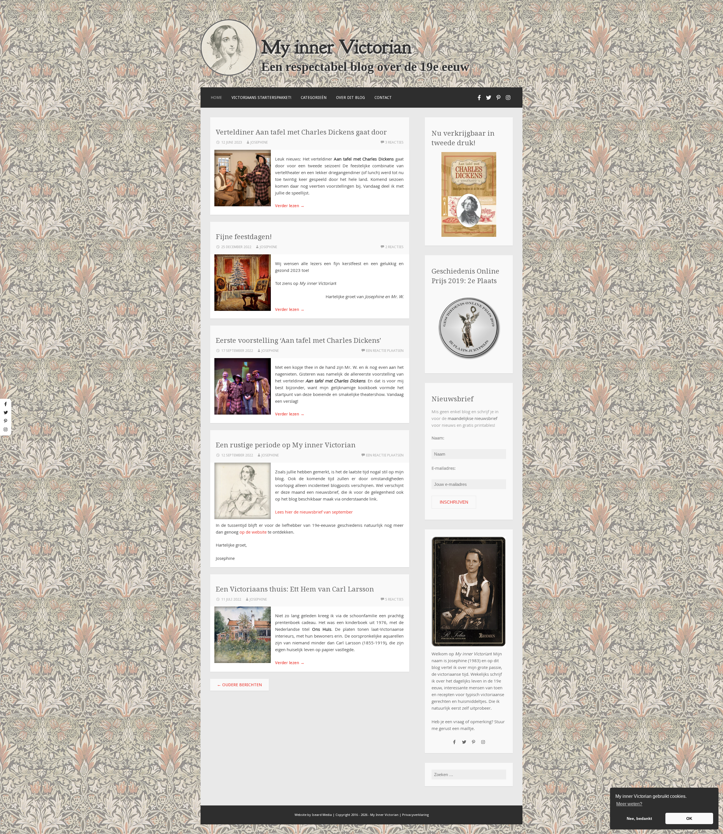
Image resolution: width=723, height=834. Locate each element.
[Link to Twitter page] (489, 97)
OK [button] (689, 818)
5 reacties (394, 599)
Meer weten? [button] (629, 803)
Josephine (259, 142)
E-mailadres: (444, 468)
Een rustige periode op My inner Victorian (286, 445)
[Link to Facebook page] (479, 97)
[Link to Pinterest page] (498, 97)
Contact (383, 97)
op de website (253, 532)
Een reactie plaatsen (385, 350)
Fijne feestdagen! (244, 237)
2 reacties (394, 247)
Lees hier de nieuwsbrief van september (314, 512)
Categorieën (313, 97)
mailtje (467, 728)
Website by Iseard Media (313, 815)
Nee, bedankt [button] (639, 818)
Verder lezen (289, 205)
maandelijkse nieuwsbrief (472, 418)
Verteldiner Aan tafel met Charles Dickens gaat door (301, 132)
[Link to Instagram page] (508, 97)
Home (216, 97)
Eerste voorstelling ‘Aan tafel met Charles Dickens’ (298, 340)
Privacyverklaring (415, 815)
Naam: (438, 438)
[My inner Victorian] (229, 74)
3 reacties (394, 142)
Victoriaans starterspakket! (261, 97)
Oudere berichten (239, 684)
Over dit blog (350, 97)
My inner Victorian (336, 46)
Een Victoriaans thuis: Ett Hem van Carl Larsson (295, 589)
